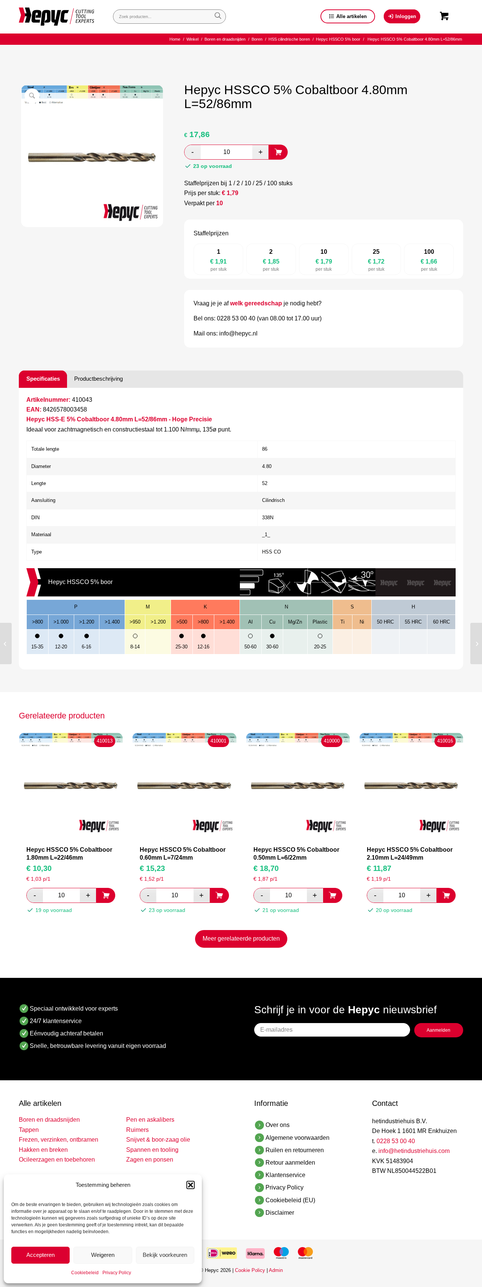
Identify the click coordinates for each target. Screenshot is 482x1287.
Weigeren (102, 1255)
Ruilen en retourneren (294, 1150)
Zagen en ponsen (149, 1159)
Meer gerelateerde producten (241, 938)
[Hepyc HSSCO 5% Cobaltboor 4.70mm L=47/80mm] (6, 643)
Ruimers (137, 1130)
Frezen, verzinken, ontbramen (58, 1139)
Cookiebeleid (85, 1272)
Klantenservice (285, 1175)
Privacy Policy (116, 1272)
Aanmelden (438, 1030)
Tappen (29, 1130)
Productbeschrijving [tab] (98, 378)
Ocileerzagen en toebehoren (57, 1159)
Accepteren (40, 1255)
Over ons (277, 1125)
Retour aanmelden (290, 1162)
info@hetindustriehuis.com (414, 1151)
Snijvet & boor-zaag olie (158, 1139)
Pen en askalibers (150, 1119)
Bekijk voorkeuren (165, 1255)
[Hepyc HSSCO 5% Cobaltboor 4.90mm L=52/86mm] (476, 643)
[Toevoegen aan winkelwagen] (278, 152)
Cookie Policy (250, 1270)
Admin (276, 1270)
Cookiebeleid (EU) (290, 1200)
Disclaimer (279, 1212)
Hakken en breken (43, 1150)
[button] (190, 1185)
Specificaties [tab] (43, 378)
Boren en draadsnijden (49, 1119)
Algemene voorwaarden (297, 1138)
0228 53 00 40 (396, 1141)
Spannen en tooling (152, 1150)
